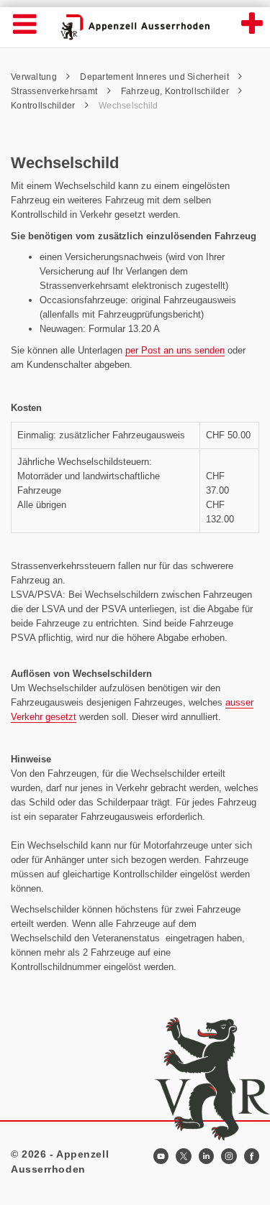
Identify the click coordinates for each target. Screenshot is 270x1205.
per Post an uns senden (175, 350)
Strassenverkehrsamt (55, 91)
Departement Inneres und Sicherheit (155, 77)
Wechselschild (128, 106)
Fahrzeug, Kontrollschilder (176, 91)
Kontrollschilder (44, 106)
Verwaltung (35, 77)
